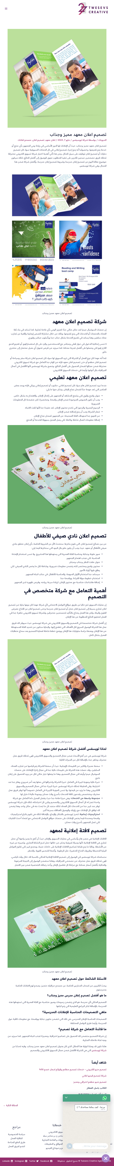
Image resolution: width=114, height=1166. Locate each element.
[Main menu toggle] (6, 8)
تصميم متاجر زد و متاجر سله (57, 1135)
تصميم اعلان (38, 140)
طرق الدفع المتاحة (16, 1142)
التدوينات (102, 140)
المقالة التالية (10, 1105)
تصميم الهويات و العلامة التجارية (57, 1139)
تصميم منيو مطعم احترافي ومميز (89, 1081)
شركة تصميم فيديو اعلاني (94, 1075)
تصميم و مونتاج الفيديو (57, 1148)
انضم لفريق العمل (16, 1146)
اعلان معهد (50, 140)
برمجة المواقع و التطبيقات (57, 1143)
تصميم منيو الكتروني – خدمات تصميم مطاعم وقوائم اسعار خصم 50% (72, 1069)
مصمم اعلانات (24, 140)
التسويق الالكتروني (57, 1131)
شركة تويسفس (99, 1050)
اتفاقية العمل (17, 1138)
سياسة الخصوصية (16, 1134)
